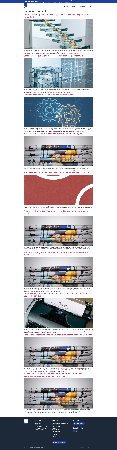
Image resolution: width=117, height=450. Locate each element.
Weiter (91, 415)
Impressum (81, 447)
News (91, 6)
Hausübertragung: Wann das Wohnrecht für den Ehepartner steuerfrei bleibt (56, 253)
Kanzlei (66, 6)
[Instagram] (77, 431)
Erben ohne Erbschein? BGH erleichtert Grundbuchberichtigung (53, 133)
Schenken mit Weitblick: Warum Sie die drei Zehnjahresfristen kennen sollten (56, 212)
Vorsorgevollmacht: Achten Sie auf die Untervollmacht (49, 94)
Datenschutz (90, 447)
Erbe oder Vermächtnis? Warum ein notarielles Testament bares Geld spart (58, 335)
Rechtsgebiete (82, 6)
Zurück (26, 415)
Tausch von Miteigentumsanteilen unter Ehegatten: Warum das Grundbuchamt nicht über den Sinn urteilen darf (53, 374)
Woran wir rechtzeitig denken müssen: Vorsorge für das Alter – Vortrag (56, 172)
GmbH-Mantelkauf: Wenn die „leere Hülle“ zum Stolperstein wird (53, 56)
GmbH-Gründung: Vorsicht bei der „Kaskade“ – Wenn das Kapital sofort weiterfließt (56, 15)
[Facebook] (74, 431)
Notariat (73, 6)
